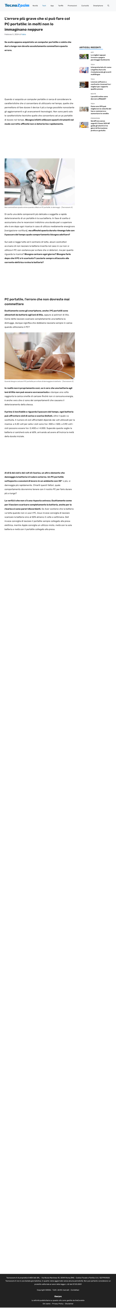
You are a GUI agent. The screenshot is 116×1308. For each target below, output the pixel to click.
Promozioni (72, 6)
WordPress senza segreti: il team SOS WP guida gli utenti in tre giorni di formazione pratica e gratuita (100, 126)
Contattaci (75, 1290)
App (52, 6)
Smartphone (98, 6)
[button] (108, 5)
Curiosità (85, 6)
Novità (35, 6)
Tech (44, 6)
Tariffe (60, 6)
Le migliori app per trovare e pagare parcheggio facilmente (100, 57)
